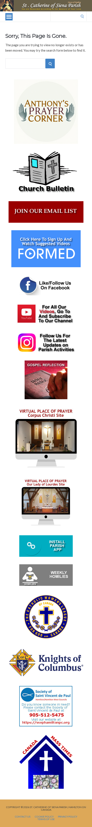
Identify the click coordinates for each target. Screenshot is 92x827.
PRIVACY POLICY (67, 816)
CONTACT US (22, 816)
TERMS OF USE (46, 819)
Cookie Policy (44, 816)
